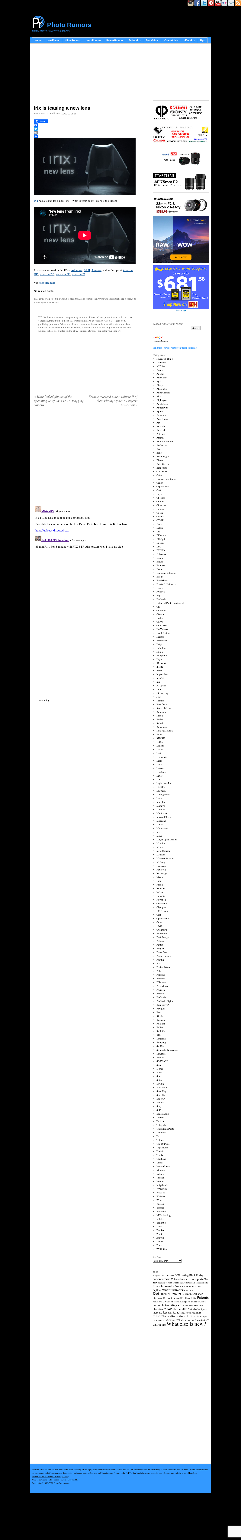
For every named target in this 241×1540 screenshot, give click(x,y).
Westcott (160, 1192)
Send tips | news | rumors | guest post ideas (175, 347)
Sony (159, 1106)
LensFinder (53, 40)
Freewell (160, 591)
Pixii (158, 963)
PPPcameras (162, 982)
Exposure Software (165, 572)
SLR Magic (162, 1087)
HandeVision (163, 633)
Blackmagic (162, 456)
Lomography (163, 794)
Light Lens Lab (164, 783)
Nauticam (161, 865)
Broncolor (161, 467)
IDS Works (161, 663)
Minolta (160, 843)
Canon (159, 482)
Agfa (158, 381)
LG (158, 779)
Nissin (159, 884)
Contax (160, 509)
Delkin (159, 527)
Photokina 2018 (195, 1309)
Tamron (160, 1117)
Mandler (160, 809)
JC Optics (161, 685)
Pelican (160, 941)
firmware (180, 1286)
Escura (159, 561)
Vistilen (160, 1177)
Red (158, 1012)
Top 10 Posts (162, 1143)
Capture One (162, 486)
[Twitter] (85, 129)
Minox (159, 847)
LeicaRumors (93, 40)
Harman (160, 636)
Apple (159, 411)
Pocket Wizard (163, 967)
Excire (159, 569)
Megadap (161, 820)
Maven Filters (163, 817)
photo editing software (174, 1305)
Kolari (159, 723)
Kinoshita (161, 711)
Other (159, 922)
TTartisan (161, 1158)
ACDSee (160, 366)
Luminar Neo (173, 1298)
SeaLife (160, 1057)
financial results (163, 1286)
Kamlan (160, 700)
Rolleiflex (161, 1031)
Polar (159, 971)
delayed (183, 1282)
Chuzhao (161, 505)
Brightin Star (163, 464)
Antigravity (162, 407)
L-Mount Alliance (192, 1294)
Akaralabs (161, 388)
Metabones (162, 828)
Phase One (161, 952)
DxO (158, 546)
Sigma (159, 1068)
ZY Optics (161, 1249)
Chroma (160, 501)
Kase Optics (162, 704)
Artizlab (160, 426)
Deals (159, 524)
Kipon (159, 715)
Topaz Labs (162, 1147)
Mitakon (160, 854)
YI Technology (164, 1215)
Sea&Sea (160, 1053)
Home (38, 40)
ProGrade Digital (165, 1001)
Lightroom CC (159, 1297)
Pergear (160, 948)
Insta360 (160, 678)
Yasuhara (161, 1211)
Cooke (159, 512)
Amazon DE (47, 274)
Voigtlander (162, 1185)
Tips (202, 40)
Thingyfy (161, 1125)
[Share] (85, 136)
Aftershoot (161, 377)
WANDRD (161, 1188)
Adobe (159, 370)
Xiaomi (160, 1204)
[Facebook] (85, 125)
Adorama (76, 270)
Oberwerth (161, 903)
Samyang (161, 1042)
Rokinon (160, 1023)
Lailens (160, 745)
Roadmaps (180, 1312)
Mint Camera (163, 850)
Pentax (159, 944)
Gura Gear (161, 625)
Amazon (96, 270)
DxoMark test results (195, 1282)
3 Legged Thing (164, 358)
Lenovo (160, 768)
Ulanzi (159, 1162)
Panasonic (161, 933)
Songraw (160, 1098)
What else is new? (186, 1323)
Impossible (162, 674)
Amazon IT (78, 274)
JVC (158, 696)
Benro (159, 452)
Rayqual (160, 1008)
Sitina (159, 1080)
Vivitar (160, 1181)
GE (158, 606)
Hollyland (161, 655)
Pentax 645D (158, 1301)
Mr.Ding (160, 862)
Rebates (167, 1312)
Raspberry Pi (162, 1004)
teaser (78, 298)
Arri (158, 422)
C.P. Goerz (161, 471)
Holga (159, 651)
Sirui (158, 1076)
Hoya (159, 659)
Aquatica (161, 415)
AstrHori (160, 434)
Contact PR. (73, 1479)
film (206, 1282)
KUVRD (160, 738)
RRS (158, 1034)
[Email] (85, 132)
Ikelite (159, 666)
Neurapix (161, 869)
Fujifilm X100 (160, 1290)
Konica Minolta (164, 730)
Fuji (158, 595)
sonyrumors (194, 1312)
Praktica (160, 989)
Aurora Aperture (164, 441)
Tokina (160, 1140)
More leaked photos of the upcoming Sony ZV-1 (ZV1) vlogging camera (59, 400)
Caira (159, 475)
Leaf (158, 753)
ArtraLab (160, 430)
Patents (203, 1297)
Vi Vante (160, 1170)
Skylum (160, 1083)
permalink (103, 298)
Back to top (44, 700)
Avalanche (161, 445)
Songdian (161, 1095)
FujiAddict (135, 40)
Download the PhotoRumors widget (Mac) (50, 1476)
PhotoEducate (163, 956)
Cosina (160, 516)
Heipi (159, 644)
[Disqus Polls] (85, 458)
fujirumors (176, 1290)
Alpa (158, 396)
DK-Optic (161, 539)
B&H (87, 270)
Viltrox (160, 1173)
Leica (159, 760)
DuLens (160, 542)
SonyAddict (152, 40)
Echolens (161, 554)
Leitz (159, 764)
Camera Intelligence (166, 479)
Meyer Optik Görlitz (166, 839)
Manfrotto (161, 813)
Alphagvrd (161, 400)
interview (188, 1290)
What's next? (159, 1324)
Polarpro (160, 978)
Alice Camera (163, 392)
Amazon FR (63, 274)
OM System (162, 911)
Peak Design (162, 937)
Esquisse (160, 565)
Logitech (161, 790)
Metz (159, 832)
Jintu (159, 689)
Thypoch (161, 1132)
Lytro (159, 798)
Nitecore (160, 888)
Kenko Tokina (163, 708)
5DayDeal (157, 1275)
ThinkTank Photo (165, 1128)
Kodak (159, 719)
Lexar (159, 775)
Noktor (160, 892)
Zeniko (160, 1230)
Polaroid (160, 974)
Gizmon (160, 614)
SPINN (159, 1110)
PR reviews (162, 986)
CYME (160, 520)
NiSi (158, 880)
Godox (159, 618)
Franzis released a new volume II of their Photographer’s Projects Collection (112, 400)
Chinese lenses (179, 1279)
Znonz (159, 1241)
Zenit (159, 1234)
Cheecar (160, 497)
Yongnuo (161, 1222)
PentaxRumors (115, 40)
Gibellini (161, 610)
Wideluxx (161, 1196)
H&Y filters (162, 629)
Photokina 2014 (161, 1309)
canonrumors (161, 1279)
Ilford (159, 670)
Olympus (161, 907)
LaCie (159, 742)
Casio (159, 490)
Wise (159, 1200)
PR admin (42, 113)
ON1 (158, 914)
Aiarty (159, 385)
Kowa (159, 734)
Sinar (159, 1072)
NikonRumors (73, 40)
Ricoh (159, 1016)
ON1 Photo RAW (188, 1297)
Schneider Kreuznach (167, 1050)
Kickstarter (161, 1293)
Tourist (160, 1155)
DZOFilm (161, 550)
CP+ (206, 1279)
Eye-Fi (159, 576)
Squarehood (162, 1113)
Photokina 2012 (196, 1305)
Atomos (160, 437)
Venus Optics (163, 1166)
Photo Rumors (69, 24)
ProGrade (161, 997)
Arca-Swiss (162, 418)
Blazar (159, 460)
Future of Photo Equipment (170, 603)
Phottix (160, 959)
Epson (159, 557)
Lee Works (161, 757)
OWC (159, 926)
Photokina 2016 (178, 1309)
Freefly (159, 588)
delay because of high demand (166, 1282)
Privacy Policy (120, 1472)
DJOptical (161, 535)
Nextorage (161, 873)
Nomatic (160, 896)
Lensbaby (161, 772)
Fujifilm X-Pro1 (194, 1286)
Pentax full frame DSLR (175, 1301)
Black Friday (196, 1275)
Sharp (159, 1065)
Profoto (160, 993)
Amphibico (162, 403)
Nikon (159, 877)
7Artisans (161, 362)
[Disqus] (85, 552)
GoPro (159, 621)
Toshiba (160, 1151)
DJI (158, 531)
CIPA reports (195, 1279)
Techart (160, 1121)
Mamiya (160, 805)
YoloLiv (160, 1219)
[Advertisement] (86, 75)
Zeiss (159, 1226)
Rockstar (160, 1019)
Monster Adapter (165, 858)
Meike (159, 824)
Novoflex (161, 899)
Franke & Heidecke (166, 584)
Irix (36, 200)
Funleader (161, 599)
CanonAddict (171, 40)
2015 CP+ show (168, 1275)
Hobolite (160, 648)
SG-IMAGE (162, 1061)
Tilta (158, 1136)
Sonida (160, 1102)
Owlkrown (161, 929)
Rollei (159, 1027)
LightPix (160, 787)
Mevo (159, 835)
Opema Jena (162, 918)
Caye (159, 494)
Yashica (160, 1207)
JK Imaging (162, 693)
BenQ (159, 449)
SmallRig (161, 1091)
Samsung (161, 1038)
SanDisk (160, 1046)
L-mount (175, 1294)
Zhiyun (160, 1237)
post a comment (50, 302)
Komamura (162, 726)
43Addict (190, 40)
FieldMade (162, 580)
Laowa (159, 749)
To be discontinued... (176, 1316)
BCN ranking (182, 1275)
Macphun (161, 802)
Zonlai (159, 1245)
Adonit (160, 373)
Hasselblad (162, 640)
